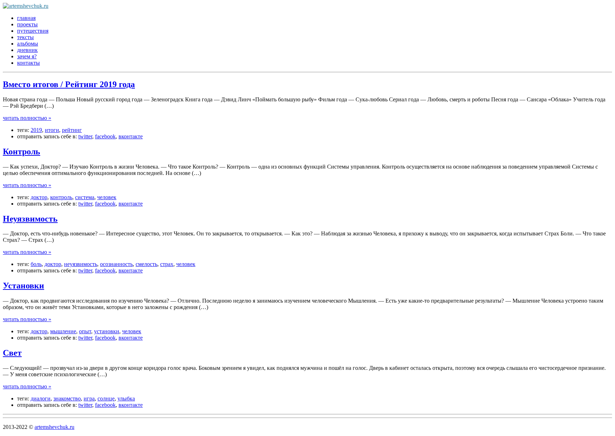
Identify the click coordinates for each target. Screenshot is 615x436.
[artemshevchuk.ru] (25, 6)
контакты (28, 63)
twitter (85, 136)
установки (106, 331)
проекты (27, 24)
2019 (36, 130)
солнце (106, 398)
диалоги (41, 398)
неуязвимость (80, 264)
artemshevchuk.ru (54, 427)
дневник (27, 50)
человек (106, 197)
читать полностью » (27, 118)
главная (26, 18)
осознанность (116, 264)
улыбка (126, 398)
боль (36, 264)
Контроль (21, 151)
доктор (39, 197)
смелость (146, 264)
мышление (63, 331)
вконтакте (131, 136)
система (84, 197)
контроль (61, 197)
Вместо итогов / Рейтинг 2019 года (69, 84)
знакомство (67, 398)
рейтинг (72, 130)
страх (166, 264)
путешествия (32, 31)
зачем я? (27, 56)
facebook (105, 136)
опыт (85, 331)
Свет (12, 352)
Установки (23, 285)
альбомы (27, 44)
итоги (52, 130)
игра (89, 398)
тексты (25, 37)
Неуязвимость (30, 218)
